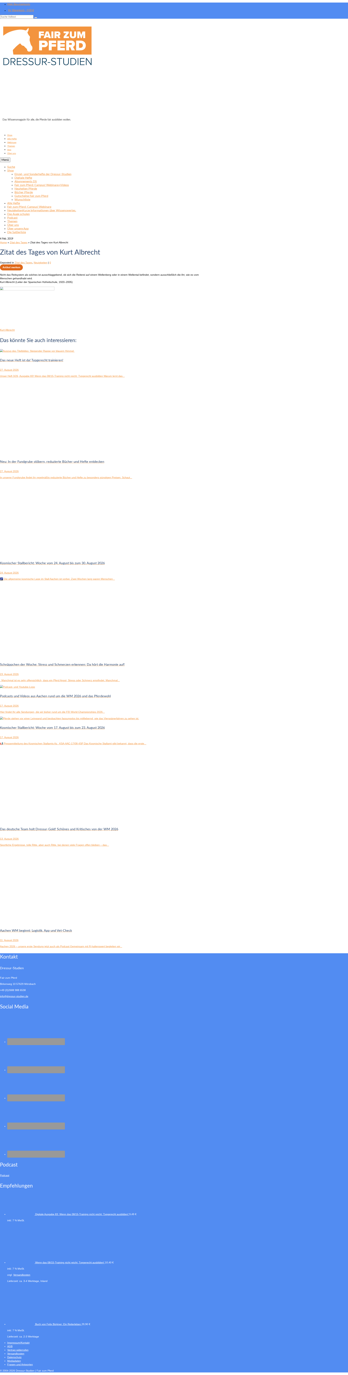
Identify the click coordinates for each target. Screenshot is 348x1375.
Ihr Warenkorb (21, 10)
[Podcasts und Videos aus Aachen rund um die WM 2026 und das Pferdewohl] (17, 686)
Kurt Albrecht (7, 329)
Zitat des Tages (23, 262)
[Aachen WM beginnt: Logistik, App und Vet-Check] (36, 921)
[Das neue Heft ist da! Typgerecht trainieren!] (37, 351)
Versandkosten (21, 1274)
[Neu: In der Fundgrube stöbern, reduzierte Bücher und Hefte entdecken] (36, 452)
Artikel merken (11, 267)
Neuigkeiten (40, 262)
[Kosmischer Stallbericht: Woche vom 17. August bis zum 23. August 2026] (69, 718)
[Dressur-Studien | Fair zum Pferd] (174, 69)
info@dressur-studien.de (14, 996)
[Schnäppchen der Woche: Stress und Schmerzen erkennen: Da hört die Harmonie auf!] (36, 655)
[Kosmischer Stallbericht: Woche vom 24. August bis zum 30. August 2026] (36, 553)
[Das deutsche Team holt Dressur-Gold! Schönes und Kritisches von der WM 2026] (36, 819)
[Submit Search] (35, 17)
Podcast (4, 1175)
